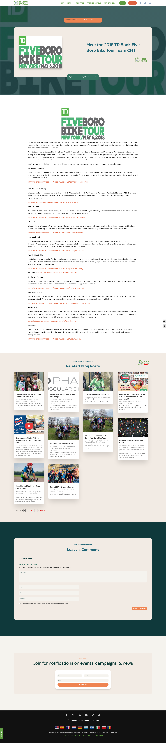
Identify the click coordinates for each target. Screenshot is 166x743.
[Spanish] (62, 727)
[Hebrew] (92, 727)
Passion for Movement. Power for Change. (62, 395)
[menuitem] (63, 3)
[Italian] (98, 727)
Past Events (18, 493)
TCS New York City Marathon (62, 400)
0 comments (92, 77)
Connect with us (71, 735)
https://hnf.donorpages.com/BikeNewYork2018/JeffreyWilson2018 (52, 321)
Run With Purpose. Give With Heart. (131, 441)
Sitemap (99, 735)
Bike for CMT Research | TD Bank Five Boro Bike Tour (96, 436)
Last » (42, 510)
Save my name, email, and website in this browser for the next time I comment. (44, 604)
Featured (34, 446)
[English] (56, 727)
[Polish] (104, 727)
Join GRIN (1, 733)
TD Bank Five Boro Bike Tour (62, 443)
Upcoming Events (137, 449)
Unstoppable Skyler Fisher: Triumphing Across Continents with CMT (28, 440)
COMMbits (113, 732)
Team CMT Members (93, 20)
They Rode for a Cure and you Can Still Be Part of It (28, 395)
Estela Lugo (55, 490)
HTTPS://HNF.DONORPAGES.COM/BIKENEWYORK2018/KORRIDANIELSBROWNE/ (58, 182)
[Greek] (86, 727)
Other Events (36, 491)
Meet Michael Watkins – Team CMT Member (27, 487)
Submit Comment (139, 609)
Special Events (89, 399)
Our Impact (122, 447)
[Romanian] (109, 727)
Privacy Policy (87, 735)
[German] (80, 727)
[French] (68, 727)
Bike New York (80, 20)
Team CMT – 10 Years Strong (62, 487)
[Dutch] (74, 727)
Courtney (74, 77)
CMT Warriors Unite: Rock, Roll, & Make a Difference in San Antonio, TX (132, 396)
